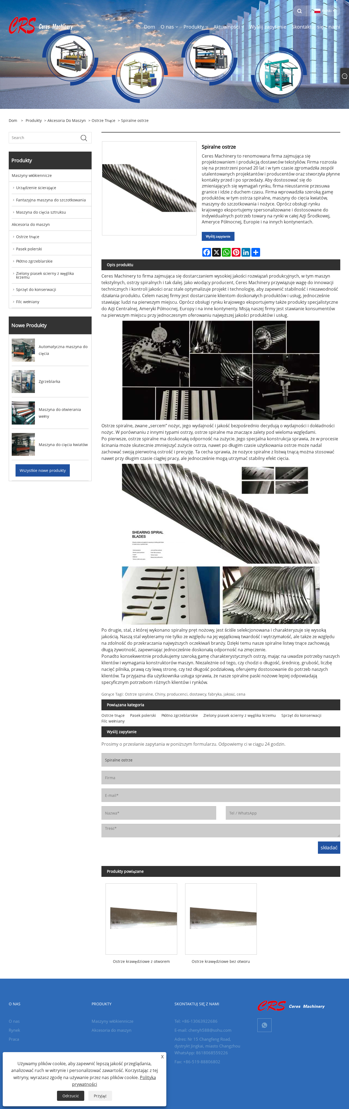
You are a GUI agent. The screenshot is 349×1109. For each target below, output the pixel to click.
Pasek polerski (29, 248)
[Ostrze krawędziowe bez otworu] (221, 917)
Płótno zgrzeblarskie (34, 261)
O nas (14, 1021)
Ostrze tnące (103, 120)
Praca (14, 1039)
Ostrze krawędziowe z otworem (141, 961)
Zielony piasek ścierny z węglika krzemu (45, 275)
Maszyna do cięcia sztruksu (41, 212)
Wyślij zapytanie (218, 236)
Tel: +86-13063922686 (196, 1021)
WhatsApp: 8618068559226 (201, 1052)
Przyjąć (100, 1095)
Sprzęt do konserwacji (36, 289)
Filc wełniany (27, 301)
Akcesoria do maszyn (66, 120)
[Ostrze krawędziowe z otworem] (141, 917)
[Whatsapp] (264, 1025)
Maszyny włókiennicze (32, 175)
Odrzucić (70, 1095)
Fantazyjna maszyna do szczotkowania (51, 199)
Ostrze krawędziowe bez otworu (221, 961)
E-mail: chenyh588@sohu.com (202, 1030)
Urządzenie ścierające (36, 187)
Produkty (34, 120)
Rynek (14, 1030)
